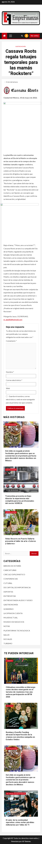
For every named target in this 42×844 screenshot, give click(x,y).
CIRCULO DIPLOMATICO (14, 574)
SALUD (6, 635)
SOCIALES (8, 639)
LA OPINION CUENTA (13, 613)
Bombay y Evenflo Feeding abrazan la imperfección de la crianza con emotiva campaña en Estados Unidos (20, 736)
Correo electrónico (14, 380)
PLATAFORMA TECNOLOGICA (17, 630)
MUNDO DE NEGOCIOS (14, 622)
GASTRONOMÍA (20, 46)
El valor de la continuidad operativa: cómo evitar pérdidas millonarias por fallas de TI (20, 822)
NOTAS (7, 626)
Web (8, 388)
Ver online (34, 36)
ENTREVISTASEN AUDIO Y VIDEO (18, 600)
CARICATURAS (10, 570)
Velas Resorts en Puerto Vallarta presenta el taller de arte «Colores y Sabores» (20, 541)
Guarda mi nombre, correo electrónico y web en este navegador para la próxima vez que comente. (20, 399)
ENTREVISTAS (10, 596)
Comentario (11, 341)
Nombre (10, 372)
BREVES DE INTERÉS (12, 566)
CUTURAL (8, 583)
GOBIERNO (9, 609)
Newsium (15, 841)
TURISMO (8, 643)
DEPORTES (8, 592)
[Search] (22, 36)
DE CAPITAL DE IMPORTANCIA (17, 587)
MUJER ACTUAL (11, 617)
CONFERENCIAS (11, 579)
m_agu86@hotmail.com (13, 319)
